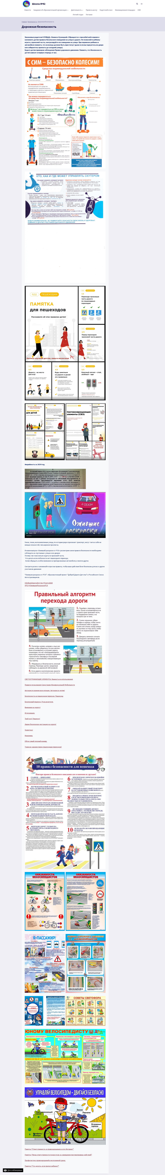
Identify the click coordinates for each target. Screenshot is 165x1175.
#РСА (27, 585)
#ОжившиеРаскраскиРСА (38, 585)
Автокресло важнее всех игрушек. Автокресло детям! (45, 690)
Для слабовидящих (14, 1170)
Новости (27, 10)
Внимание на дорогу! (32, 707)
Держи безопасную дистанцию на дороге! (40, 724)
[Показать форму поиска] (137, 4)
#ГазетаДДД (48, 583)
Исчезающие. (30, 713)
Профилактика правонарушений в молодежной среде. (45, 1160)
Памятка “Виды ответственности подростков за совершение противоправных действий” (58, 1155)
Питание (89, 14)
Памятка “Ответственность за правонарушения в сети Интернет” (49, 1149)
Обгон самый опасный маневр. (36, 741)
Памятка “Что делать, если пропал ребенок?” (42, 1166)
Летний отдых (78, 14)
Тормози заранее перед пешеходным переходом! (43, 747)
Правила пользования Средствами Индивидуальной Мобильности (50, 685)
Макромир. (29, 736)
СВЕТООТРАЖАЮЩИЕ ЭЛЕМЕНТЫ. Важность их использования (49, 679)
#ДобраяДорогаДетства (34, 583)
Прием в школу (91, 10)
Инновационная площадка (125, 10)
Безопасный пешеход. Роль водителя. (39, 702)
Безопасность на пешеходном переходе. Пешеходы (44, 696)
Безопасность (32, 22)
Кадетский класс (106, 10)
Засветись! (29, 730)
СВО (139, 10)
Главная (24, 22)
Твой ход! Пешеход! (32, 719)
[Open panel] (141, 3)
